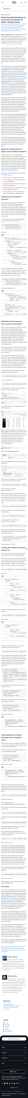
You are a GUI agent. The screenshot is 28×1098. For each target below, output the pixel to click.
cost (25, 74)
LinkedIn (7, 1026)
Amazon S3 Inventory (12, 144)
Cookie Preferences (17, 1091)
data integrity (7, 982)
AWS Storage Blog (5, 14)
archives (9, 87)
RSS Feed (7, 1029)
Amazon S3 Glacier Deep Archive (8, 89)
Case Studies (6, 1009)
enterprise (17, 985)
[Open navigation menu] (2, 2)
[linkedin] (7, 1083)
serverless (10, 169)
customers (22, 59)
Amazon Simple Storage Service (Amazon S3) (11, 950)
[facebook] (4, 1083)
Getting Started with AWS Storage (11, 1005)
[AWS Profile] (25, 2)
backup (25, 77)
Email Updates (8, 1031)
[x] (2, 1083)
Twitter (7, 1023)
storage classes (4, 67)
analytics (9, 111)
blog (5, 137)
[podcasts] (16, 1083)
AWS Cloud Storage (7, 1004)
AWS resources (8, 174)
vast (10, 58)
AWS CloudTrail (9, 168)
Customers (3, 97)
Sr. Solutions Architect (18, 959)
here (17, 828)
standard (20, 82)
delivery (23, 212)
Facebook (7, 1024)
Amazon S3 (7, 66)
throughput (4, 41)
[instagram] (9, 1083)
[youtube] (14, 1083)
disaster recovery (6, 79)
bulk (12, 84)
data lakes (24, 102)
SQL (19, 357)
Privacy (3, 1091)
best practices (15, 137)
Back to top (13, 1087)
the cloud (8, 91)
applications (4, 127)
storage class (4, 360)
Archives (9, 99)
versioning (3, 434)
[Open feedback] (26, 549)
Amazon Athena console (12, 389)
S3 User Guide (18, 43)
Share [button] (18, 30)
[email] (19, 1083)
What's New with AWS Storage (10, 1007)
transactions (20, 122)
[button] (7, 8)
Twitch (6, 1028)
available (3, 901)
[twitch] (12, 1083)
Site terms (9, 1091)
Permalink (12, 30)
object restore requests (14, 124)
